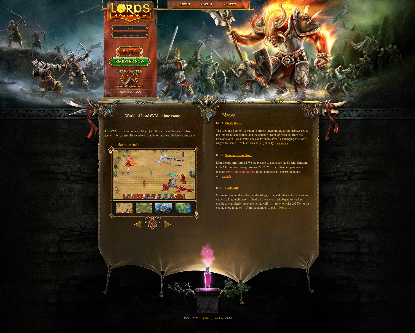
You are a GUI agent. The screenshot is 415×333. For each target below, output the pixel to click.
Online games (210, 318)
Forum (206, 2)
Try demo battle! (129, 71)
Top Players (230, 2)
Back (137, 220)
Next (165, 220)
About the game (185, 2)
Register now (130, 58)
